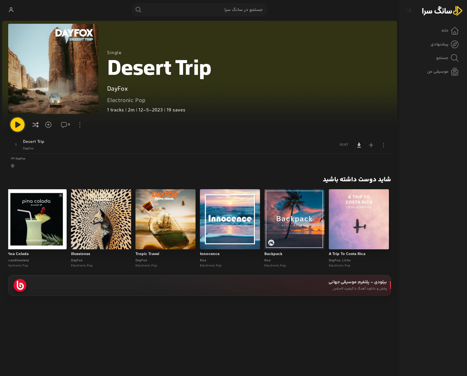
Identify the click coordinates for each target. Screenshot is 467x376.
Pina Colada (18, 254)
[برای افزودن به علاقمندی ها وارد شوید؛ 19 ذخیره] (50, 125)
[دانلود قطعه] (359, 145)
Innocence (210, 254)
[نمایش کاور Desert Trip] (53, 69)
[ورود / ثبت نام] (11, 10)
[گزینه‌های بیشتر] (80, 125)
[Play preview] (338, 242)
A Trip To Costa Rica (347, 254)
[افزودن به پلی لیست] (371, 145)
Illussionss (80, 254)
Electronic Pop (126, 100)
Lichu (346, 260)
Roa (267, 260)
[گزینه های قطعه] (383, 145)
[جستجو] (138, 10)
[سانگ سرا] (442, 10)
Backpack (273, 254)
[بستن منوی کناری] (409, 10)
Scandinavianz (18, 260)
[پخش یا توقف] (17, 125)
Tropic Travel (147, 254)
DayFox (117, 89)
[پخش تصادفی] (35, 125)
